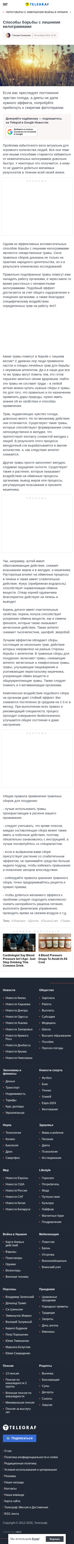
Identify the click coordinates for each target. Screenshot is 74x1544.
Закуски (47, 1404)
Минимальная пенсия (20, 1402)
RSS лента (11, 1513)
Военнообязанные (54, 1260)
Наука (7, 1125)
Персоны (9, 1289)
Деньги (10, 1081)
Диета (46, 1145)
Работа (46, 1004)
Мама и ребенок (52, 1132)
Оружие (11, 1264)
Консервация (50, 1379)
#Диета (33, 920)
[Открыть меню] (5, 4)
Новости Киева (16, 997)
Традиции (48, 1312)
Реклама (10, 1476)
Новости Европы (17, 1178)
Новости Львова (16, 1022)
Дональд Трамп (16, 1303)
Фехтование (50, 1109)
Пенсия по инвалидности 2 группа (16, 1383)
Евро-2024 (49, 1103)
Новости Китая (15, 1203)
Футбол (47, 1077)
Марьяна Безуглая (18, 1347)
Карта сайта (12, 1501)
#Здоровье (18, 920)
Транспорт (13, 1087)
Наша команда (14, 1494)
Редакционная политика (20, 1463)
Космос (10, 1139)
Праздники (47, 1289)
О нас (8, 1450)
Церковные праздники (49, 1298)
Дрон (9, 1151)
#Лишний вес (49, 920)
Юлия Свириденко (18, 1353)
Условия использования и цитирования (30, 1469)
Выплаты (48, 1010)
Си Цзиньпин (14, 1309)
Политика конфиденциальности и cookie (31, 1457)
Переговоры (14, 1258)
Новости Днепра (17, 1010)
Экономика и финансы (12, 1072)
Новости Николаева (19, 1057)
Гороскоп (48, 1178)
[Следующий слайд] (70, 12)
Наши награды (14, 1482)
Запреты (47, 1319)
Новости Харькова (18, 1004)
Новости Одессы (17, 1016)
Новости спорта (50, 1070)
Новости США (15, 1184)
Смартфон (13, 1157)
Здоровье (46, 1125)
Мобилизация (49, 1234)
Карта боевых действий (15, 1243)
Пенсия (8, 1365)
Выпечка (47, 1373)
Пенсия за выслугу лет (18, 1410)
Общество (46, 990)
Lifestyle (45, 1170)
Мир (6, 1170)
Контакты (10, 1488)
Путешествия (51, 1196)
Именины (48, 1331)
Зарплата (48, 997)
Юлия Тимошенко (17, 1340)
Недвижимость (16, 1093)
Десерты (48, 1392)
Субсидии (48, 1016)
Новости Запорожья (19, 1029)
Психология (50, 1151)
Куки (35, 1538)
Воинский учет (51, 1267)
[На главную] (37, 4)
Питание (47, 1139)
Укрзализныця (15, 1112)
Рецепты (45, 1365)
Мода (45, 1190)
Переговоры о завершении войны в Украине (37, 12)
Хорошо (55, 1539)
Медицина (49, 1022)
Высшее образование (56, 1035)
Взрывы (11, 1251)
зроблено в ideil (12, 1532)
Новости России (16, 1190)
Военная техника (17, 1276)
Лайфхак (48, 1209)
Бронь (46, 1248)
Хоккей (46, 1096)
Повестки (48, 1241)
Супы (45, 1385)
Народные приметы (55, 1306)
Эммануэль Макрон (19, 1315)
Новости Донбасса (18, 1045)
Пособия (48, 1041)
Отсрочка (48, 1254)
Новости (9, 990)
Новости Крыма (16, 1051)
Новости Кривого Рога (17, 1037)
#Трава (65, 920)
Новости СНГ (15, 1196)
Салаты (47, 1398)
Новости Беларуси (18, 1209)
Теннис (46, 1090)
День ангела (50, 1325)
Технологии (13, 1132)
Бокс (45, 1084)
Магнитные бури (53, 1215)
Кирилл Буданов (16, 1328)
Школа (46, 1029)
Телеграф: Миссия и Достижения (26, 1507)
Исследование (51, 1157)
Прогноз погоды (52, 1048)
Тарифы (11, 1100)
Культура (48, 1203)
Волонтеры (13, 1270)
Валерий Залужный (19, 1321)
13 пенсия (12, 1373)
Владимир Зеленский (20, 1296)
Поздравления (51, 1221)
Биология (12, 1145)
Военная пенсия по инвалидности (18, 1394)
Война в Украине (15, 1234)
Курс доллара (15, 1106)
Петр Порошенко (17, 1334)
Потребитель (50, 1184)
